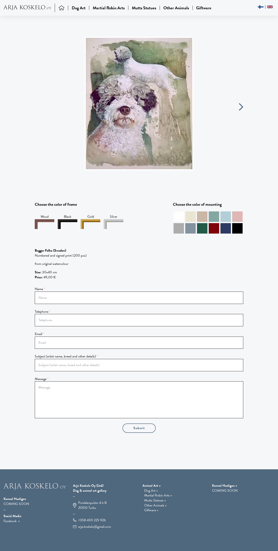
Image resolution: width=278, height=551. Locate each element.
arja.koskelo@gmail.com (94, 526)
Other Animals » (155, 505)
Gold (90, 216)
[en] (270, 6)
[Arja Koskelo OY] (34, 489)
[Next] (241, 107)
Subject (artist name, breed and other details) (65, 356)
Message (40, 379)
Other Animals (176, 8)
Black (67, 216)
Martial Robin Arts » (158, 495)
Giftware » (151, 510)
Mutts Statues (144, 8)
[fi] (260, 7)
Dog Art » (151, 490)
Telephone (41, 311)
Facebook (10, 521)
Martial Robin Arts (109, 8)
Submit (139, 428)
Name (39, 289)
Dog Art (79, 8)
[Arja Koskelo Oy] (29, 7)
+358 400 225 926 (92, 520)
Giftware (203, 8)
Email (38, 334)
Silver (113, 216)
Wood (45, 216)
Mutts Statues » (155, 500)
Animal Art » (151, 485)
